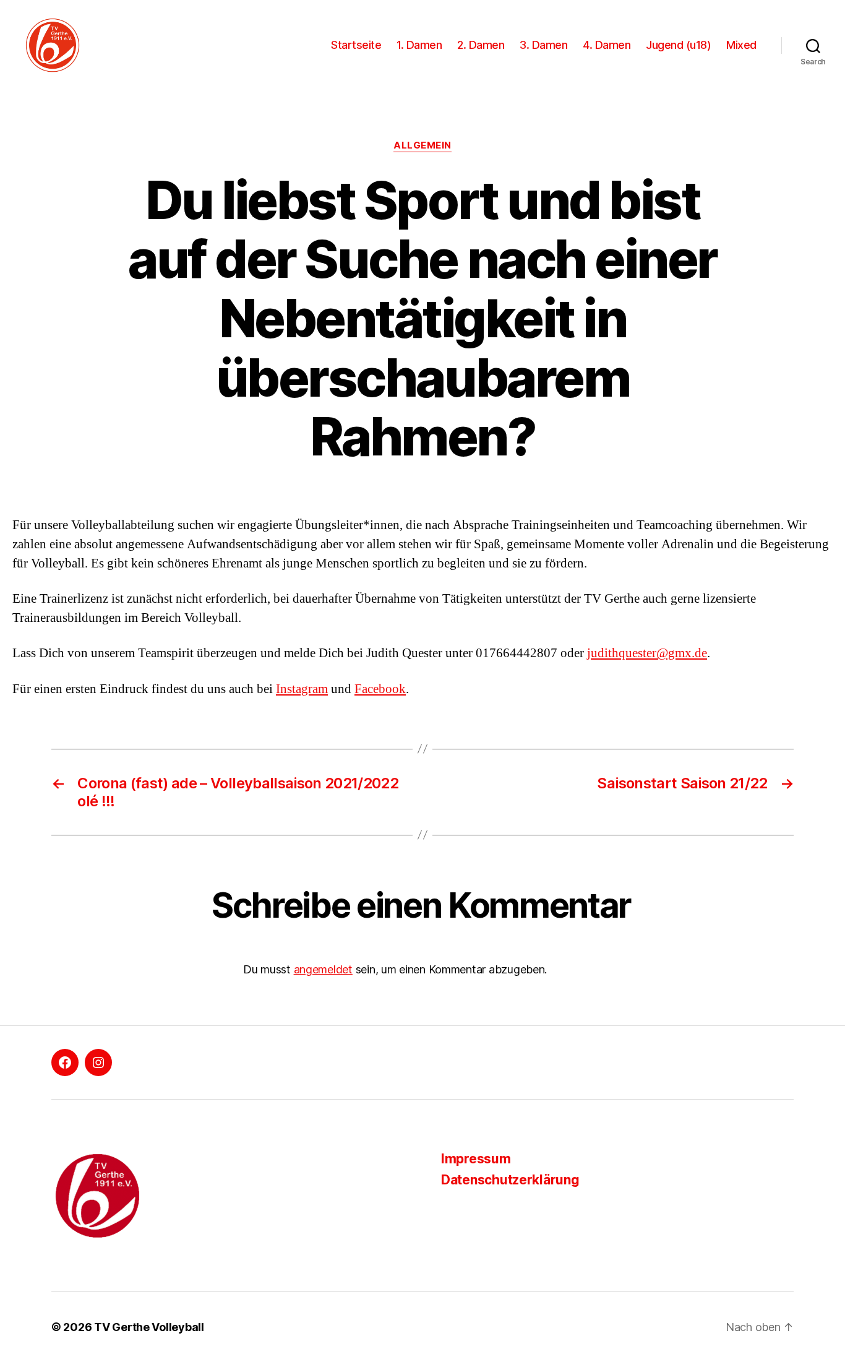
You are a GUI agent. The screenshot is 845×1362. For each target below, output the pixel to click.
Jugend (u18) (678, 44)
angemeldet (323, 969)
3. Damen (543, 44)
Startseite (356, 44)
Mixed (741, 44)
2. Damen (480, 44)
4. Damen (606, 44)
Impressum (476, 1158)
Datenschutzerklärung (510, 1179)
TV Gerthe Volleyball (149, 1327)
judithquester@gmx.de (647, 653)
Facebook (380, 689)
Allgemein (422, 145)
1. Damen (419, 44)
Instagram (302, 689)
